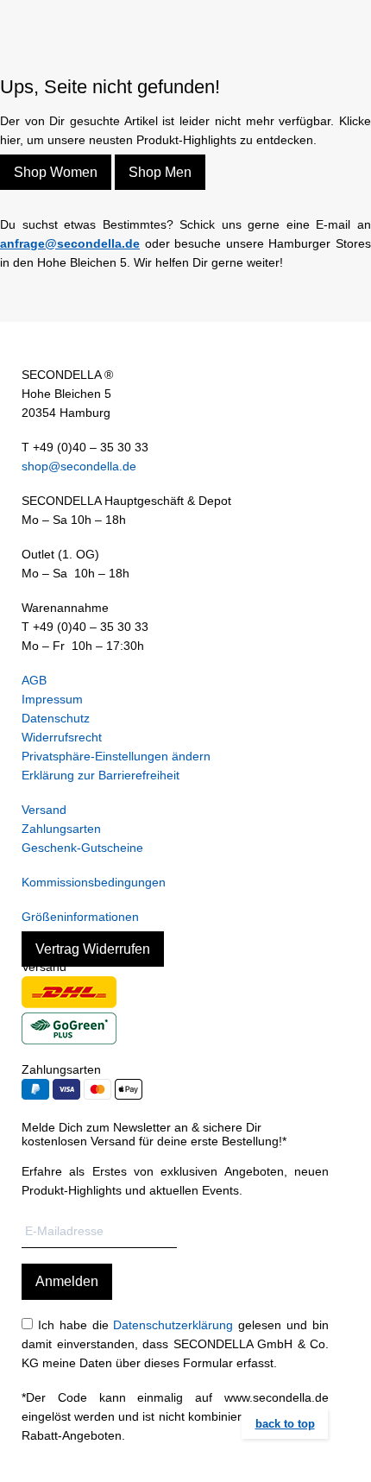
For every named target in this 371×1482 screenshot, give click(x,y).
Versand (44, 810)
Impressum (52, 699)
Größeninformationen (80, 917)
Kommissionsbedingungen (94, 882)
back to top (285, 1423)
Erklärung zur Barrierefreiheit (100, 775)
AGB (34, 680)
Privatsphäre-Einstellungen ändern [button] (116, 756)
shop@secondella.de (79, 466)
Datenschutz (56, 718)
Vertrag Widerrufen (92, 949)
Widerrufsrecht (62, 737)
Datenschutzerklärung (173, 1325)
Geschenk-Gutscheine (82, 848)
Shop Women (55, 172)
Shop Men (160, 172)
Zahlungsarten (61, 829)
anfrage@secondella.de (70, 243)
